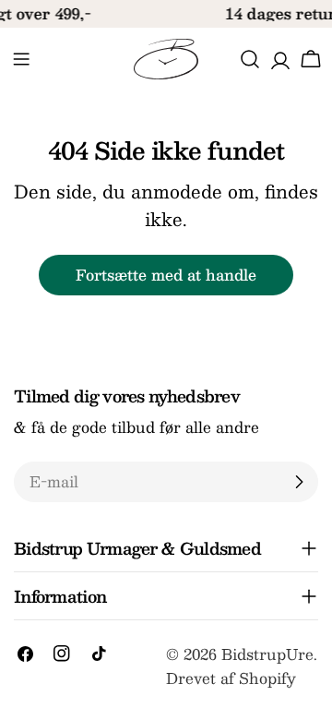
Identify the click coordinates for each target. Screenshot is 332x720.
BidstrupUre (267, 654)
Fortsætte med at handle (166, 274)
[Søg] (249, 59)
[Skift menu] (21, 59)
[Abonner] (298, 481)
